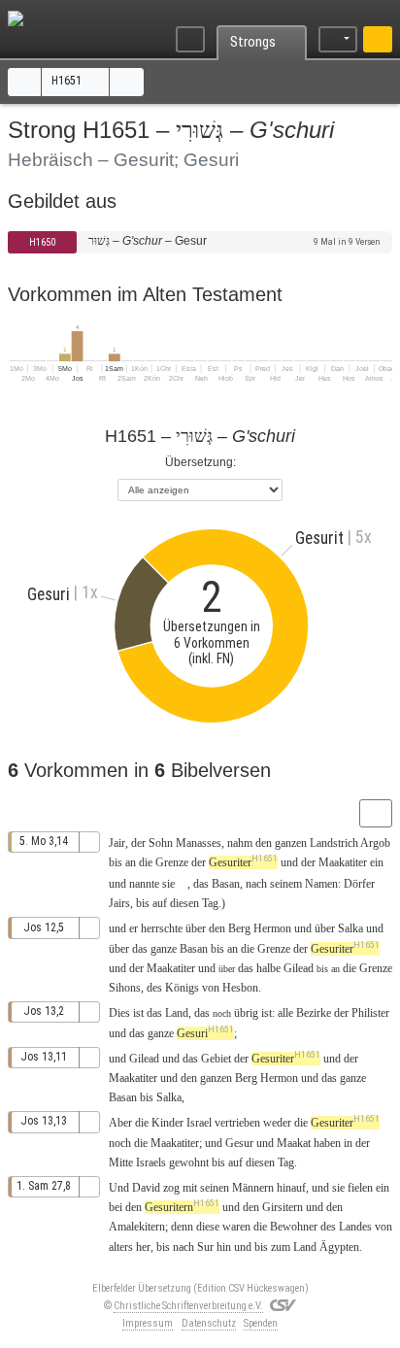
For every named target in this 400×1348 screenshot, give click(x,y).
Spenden (261, 1323)
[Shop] (378, 39)
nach (256, 884)
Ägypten (339, 1247)
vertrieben (237, 1122)
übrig (246, 1013)
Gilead (298, 968)
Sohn (161, 843)
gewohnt (189, 1162)
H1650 (42, 242)
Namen (321, 884)
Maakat (294, 1143)
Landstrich (334, 843)
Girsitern (282, 1207)
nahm (239, 843)
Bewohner (293, 1226)
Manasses (198, 843)
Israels (151, 1162)
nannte (144, 884)
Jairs (119, 903)
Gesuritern (182, 1207)
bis (115, 862)
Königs (182, 987)
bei (115, 1207)
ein (376, 862)
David (146, 1188)
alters (121, 1247)
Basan (226, 884)
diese (207, 1226)
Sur (205, 1247)
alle (285, 1013)
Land (176, 1013)
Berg (239, 928)
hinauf (291, 1188)
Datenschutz (209, 1323)
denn (182, 1226)
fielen (360, 1188)
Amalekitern (137, 1226)
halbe (268, 968)
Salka (350, 928)
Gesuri (205, 1033)
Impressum (147, 1323)
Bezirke (313, 1013)
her (143, 1247)
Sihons (125, 987)
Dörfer (359, 884)
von (383, 1226)
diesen (184, 903)
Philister (370, 1013)
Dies (119, 1013)
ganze (163, 949)
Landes (355, 1226)
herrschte (162, 928)
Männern (253, 1188)
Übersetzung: (200, 462)
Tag (210, 903)
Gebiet (216, 1058)
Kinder (167, 1122)
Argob (375, 843)
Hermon (272, 928)
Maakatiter (342, 862)
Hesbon (240, 987)
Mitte (121, 1162)
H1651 (67, 80)
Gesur (239, 1143)
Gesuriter (243, 862)
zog (171, 1188)
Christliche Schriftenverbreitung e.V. (188, 1305)
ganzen (291, 843)
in (348, 1143)
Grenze (171, 862)
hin (224, 1247)
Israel (199, 1122)
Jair (117, 843)
